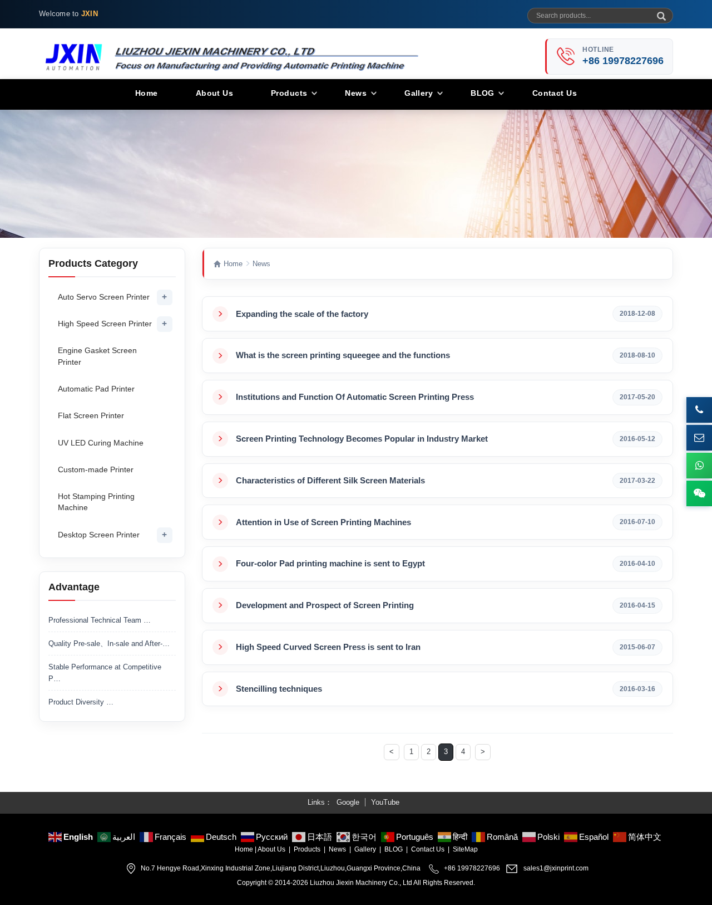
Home (146, 93)
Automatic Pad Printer (96, 388)
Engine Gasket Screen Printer (97, 356)
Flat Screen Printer (91, 415)
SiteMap (465, 849)
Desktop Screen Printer (99, 534)
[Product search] (660, 12)
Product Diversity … (80, 702)
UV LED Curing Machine (101, 442)
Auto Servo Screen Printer (104, 296)
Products (289, 93)
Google (348, 802)
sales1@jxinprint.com (556, 868)
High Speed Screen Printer (105, 323)
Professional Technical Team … (99, 620)
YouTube (385, 802)
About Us (214, 93)
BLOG (483, 93)
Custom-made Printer (96, 469)
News (356, 93)
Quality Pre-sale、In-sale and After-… (109, 643)
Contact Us (554, 93)
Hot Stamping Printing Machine (96, 502)
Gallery (418, 93)
